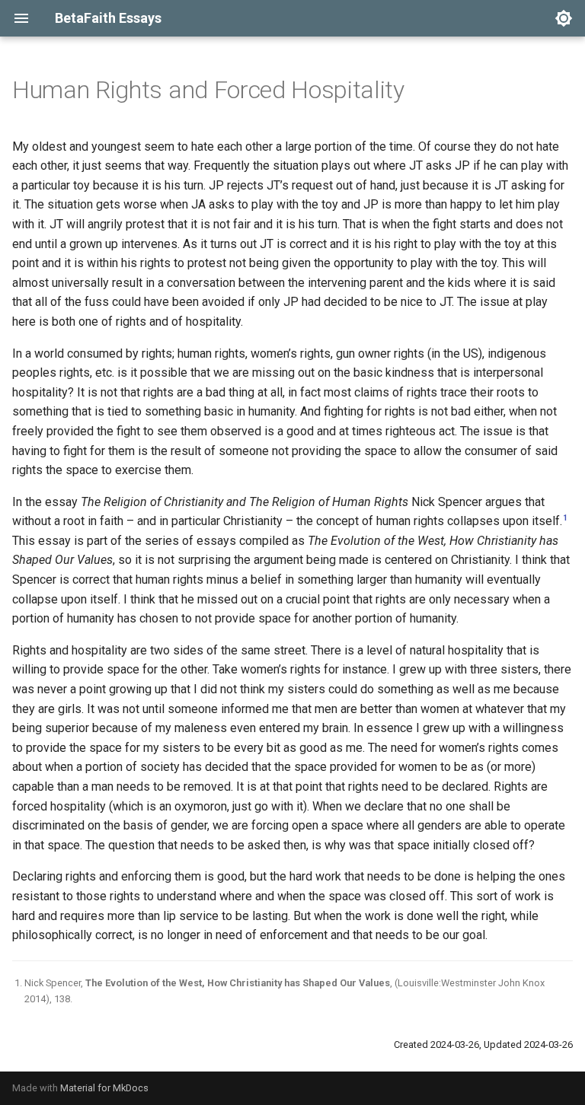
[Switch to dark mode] (563, 18)
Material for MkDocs (104, 1088)
